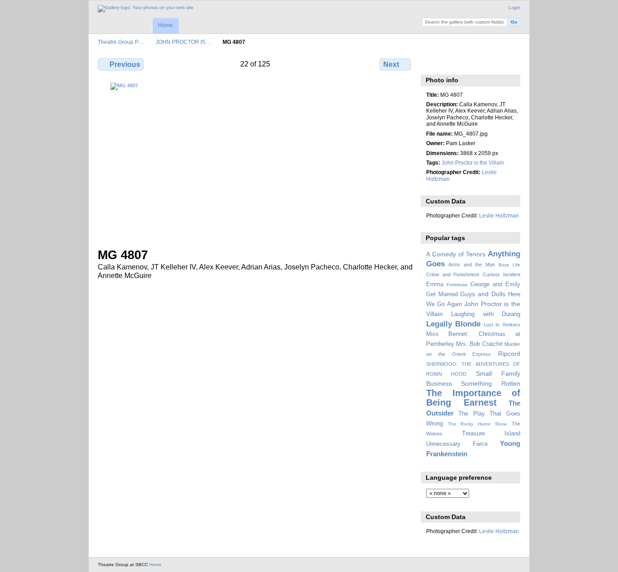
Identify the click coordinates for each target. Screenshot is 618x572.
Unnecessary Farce (457, 444)
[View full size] (255, 160)
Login (514, 7)
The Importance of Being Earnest (473, 397)
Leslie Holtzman (499, 215)
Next (391, 64)
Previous (124, 64)
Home (165, 25)
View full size (431, 63)
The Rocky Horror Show (477, 423)
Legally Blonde (453, 324)
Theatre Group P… (121, 42)
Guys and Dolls (482, 294)
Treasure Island (491, 433)
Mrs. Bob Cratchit (479, 344)
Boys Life (509, 264)
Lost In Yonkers (502, 324)
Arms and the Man (471, 264)
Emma (434, 284)
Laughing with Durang (485, 314)
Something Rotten (490, 383)
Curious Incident (501, 274)
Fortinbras (457, 284)
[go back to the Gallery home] (146, 8)
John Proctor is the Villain (473, 162)
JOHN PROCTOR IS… (183, 42)
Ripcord (509, 353)
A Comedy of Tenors (455, 254)
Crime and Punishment (453, 274)
